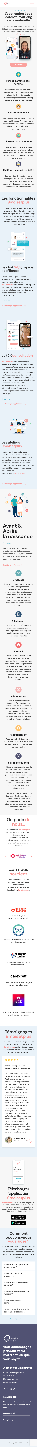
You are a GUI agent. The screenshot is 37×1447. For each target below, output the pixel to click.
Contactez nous (10, 1383)
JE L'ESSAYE (18, 65)
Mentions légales (10, 1379)
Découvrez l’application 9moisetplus (13, 1374)
